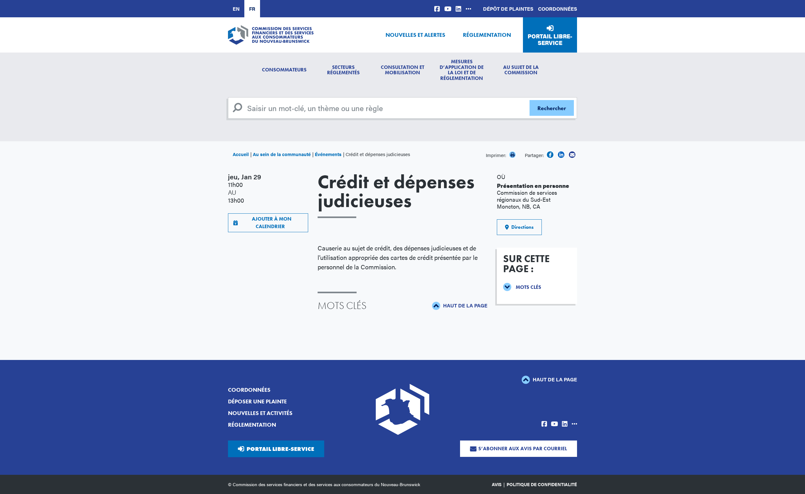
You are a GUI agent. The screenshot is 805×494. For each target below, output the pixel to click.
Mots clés (528, 287)
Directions (521, 227)
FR (252, 8)
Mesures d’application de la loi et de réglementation (462, 69)
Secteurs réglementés (343, 70)
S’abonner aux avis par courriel (522, 448)
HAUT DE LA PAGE (464, 305)
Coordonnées (557, 8)
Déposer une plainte (257, 401)
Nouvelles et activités (260, 413)
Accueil (241, 154)
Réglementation (487, 34)
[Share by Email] (572, 155)
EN (236, 8)
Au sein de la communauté (282, 154)
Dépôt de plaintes (508, 8)
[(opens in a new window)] (437, 8)
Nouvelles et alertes (415, 34)
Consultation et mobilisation (402, 70)
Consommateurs (284, 69)
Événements (328, 154)
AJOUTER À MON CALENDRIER (270, 223)
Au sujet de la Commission (521, 70)
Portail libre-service (550, 39)
